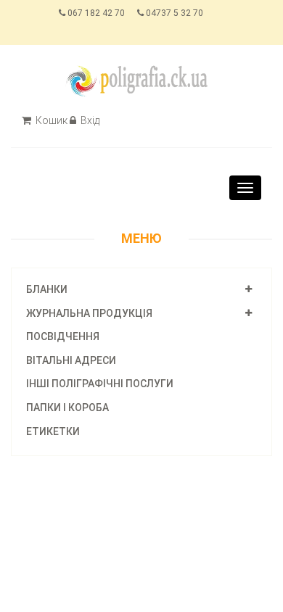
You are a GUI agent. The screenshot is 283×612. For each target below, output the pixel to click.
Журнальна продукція (89, 313)
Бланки (46, 289)
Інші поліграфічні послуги (99, 383)
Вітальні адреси (71, 360)
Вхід (88, 120)
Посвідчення (62, 336)
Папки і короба (67, 407)
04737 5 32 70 (173, 13)
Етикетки (53, 431)
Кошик (50, 120)
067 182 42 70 (95, 13)
